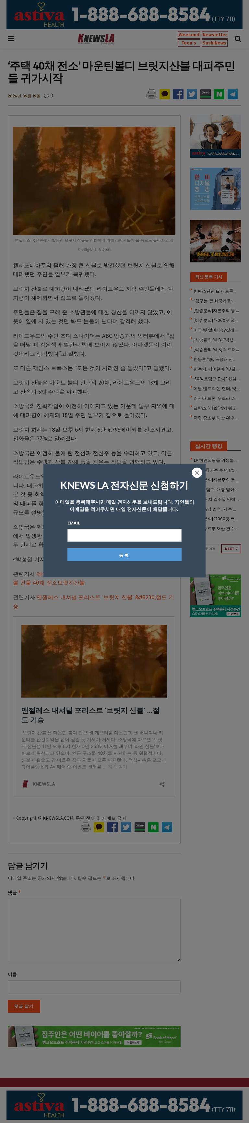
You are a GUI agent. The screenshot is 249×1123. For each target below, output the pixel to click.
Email (73, 523)
